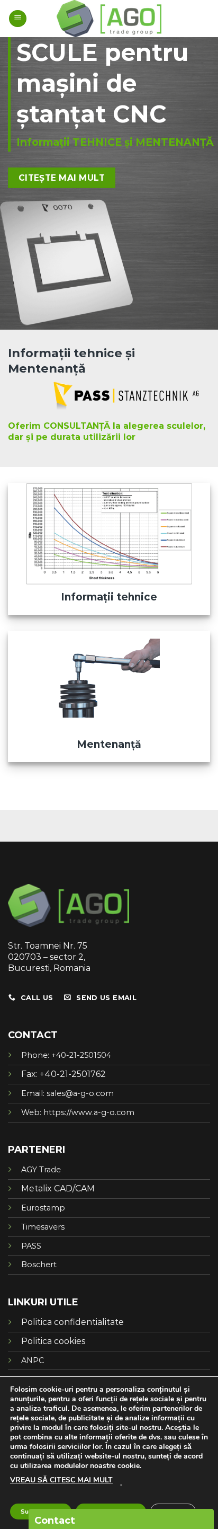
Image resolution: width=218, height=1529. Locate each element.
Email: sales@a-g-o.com (67, 1093)
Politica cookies (53, 1341)
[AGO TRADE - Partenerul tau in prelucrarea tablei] (109, 18)
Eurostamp (43, 1208)
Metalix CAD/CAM (58, 1188)
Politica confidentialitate (72, 1322)
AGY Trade (41, 1169)
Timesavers (43, 1227)
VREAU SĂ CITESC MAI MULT (61, 1480)
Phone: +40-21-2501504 (66, 1055)
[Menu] (17, 19)
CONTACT (33, 1035)
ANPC (32, 1360)
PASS (31, 1246)
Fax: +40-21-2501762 (63, 1074)
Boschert (39, 1264)
